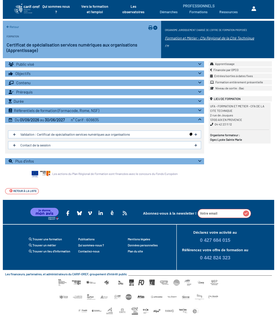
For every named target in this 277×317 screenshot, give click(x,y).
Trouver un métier (44, 245)
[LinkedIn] (100, 213)
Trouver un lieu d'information (51, 251)
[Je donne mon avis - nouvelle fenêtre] (44, 213)
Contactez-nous (88, 251)
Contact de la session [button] (35, 145)
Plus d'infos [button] (24, 161)
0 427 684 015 (215, 240)
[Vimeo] (89, 213)
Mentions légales (139, 239)
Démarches (169, 12)
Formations (198, 12)
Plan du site (135, 251)
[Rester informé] (124, 213)
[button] (104, 120)
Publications (86, 239)
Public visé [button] (24, 64)
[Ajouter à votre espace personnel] (155, 27)
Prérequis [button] (24, 92)
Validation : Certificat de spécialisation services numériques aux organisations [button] (75, 134)
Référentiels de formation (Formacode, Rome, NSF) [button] (56, 110)
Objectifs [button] (23, 73)
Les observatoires (133, 9)
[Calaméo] (112, 213)
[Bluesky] (79, 213)
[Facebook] (68, 213)
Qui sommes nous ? (56, 9)
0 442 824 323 (215, 258)
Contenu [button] (23, 82)
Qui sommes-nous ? (91, 245)
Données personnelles (143, 245)
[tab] (104, 64)
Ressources (228, 12)
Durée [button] (19, 101)
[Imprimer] (150, 27)
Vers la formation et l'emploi (94, 9)
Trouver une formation (47, 239)
